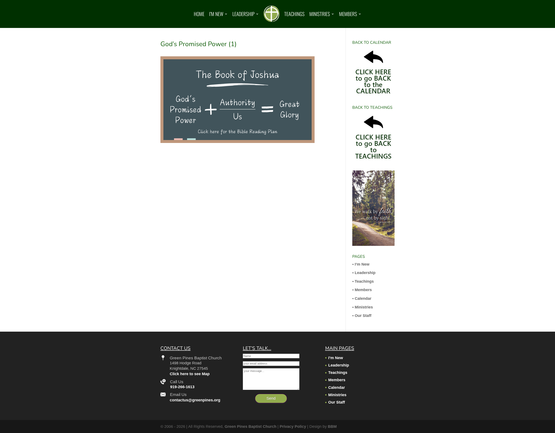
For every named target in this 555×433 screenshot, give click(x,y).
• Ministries (362, 307)
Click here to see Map (190, 374)
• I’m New (360, 264)
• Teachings (363, 281)
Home (199, 14)
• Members (362, 290)
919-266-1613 (182, 387)
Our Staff (336, 402)
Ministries (319, 14)
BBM (332, 426)
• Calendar (361, 298)
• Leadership (363, 273)
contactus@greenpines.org (195, 400)
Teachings (294, 14)
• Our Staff (361, 315)
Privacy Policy (293, 426)
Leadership (243, 14)
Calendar (336, 387)
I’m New (216, 14)
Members (348, 14)
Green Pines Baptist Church (250, 426)
